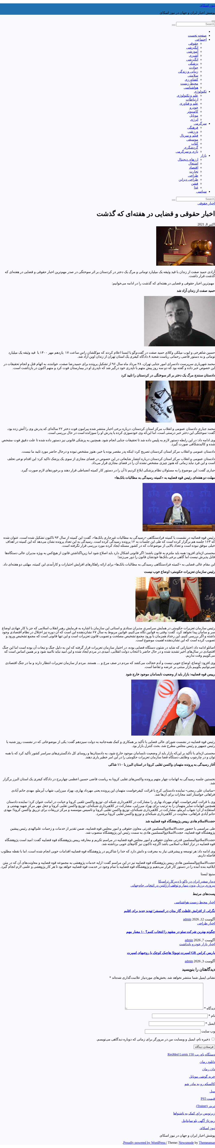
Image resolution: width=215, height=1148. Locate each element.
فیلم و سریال (189, 135)
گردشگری (191, 147)
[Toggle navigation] (213, 21)
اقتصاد (193, 167)
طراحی (193, 175)
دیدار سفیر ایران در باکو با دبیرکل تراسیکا (186, 881)
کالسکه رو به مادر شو (200, 1084)
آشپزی (193, 55)
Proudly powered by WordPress (144, 1142)
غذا (196, 187)
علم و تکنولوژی (187, 95)
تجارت (193, 171)
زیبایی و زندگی (188, 71)
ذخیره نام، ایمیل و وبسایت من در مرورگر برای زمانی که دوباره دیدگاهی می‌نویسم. (153, 1039)
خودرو (194, 107)
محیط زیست (189, 83)
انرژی (194, 119)
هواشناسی (191, 87)
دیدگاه (209, 1008)
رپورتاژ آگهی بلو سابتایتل (198, 1121)
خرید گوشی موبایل (202, 1076)
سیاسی (201, 191)
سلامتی (193, 75)
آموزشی (192, 51)
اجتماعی (201, 39)
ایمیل (210, 1023)
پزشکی (193, 63)
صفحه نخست (197, 35)
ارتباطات (192, 99)
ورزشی (193, 131)
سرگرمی (200, 123)
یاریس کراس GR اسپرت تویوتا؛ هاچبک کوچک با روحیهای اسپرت (171, 953)
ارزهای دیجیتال (188, 159)
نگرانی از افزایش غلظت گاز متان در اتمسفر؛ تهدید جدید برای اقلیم (169, 911)
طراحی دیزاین (188, 179)
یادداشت (185, 944)
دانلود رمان (207, 1062)
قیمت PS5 (208, 1098)
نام (211, 1015)
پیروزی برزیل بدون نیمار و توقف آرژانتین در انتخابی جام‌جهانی (173, 885)
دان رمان (208, 1069)
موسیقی (192, 139)
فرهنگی (192, 127)
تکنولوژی (200, 91)
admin (187, 919)
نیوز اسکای (207, 5)
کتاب (194, 143)
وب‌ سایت (208, 1031)
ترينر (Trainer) (205, 1106)
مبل (212, 1091)
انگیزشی (192, 47)
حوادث (193, 67)
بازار (204, 155)
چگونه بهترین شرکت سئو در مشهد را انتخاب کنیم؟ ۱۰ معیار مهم (170, 931)
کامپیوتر (192, 111)
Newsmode (186, 1142)
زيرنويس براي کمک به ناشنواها (194, 1113)
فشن (194, 183)
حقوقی (193, 43)
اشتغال (193, 163)
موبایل (193, 115)
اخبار (211, 203)
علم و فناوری (189, 103)
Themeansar (207, 1142)
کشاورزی (191, 79)
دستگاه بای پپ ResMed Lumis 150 (191, 1054)
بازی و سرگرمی (187, 151)
